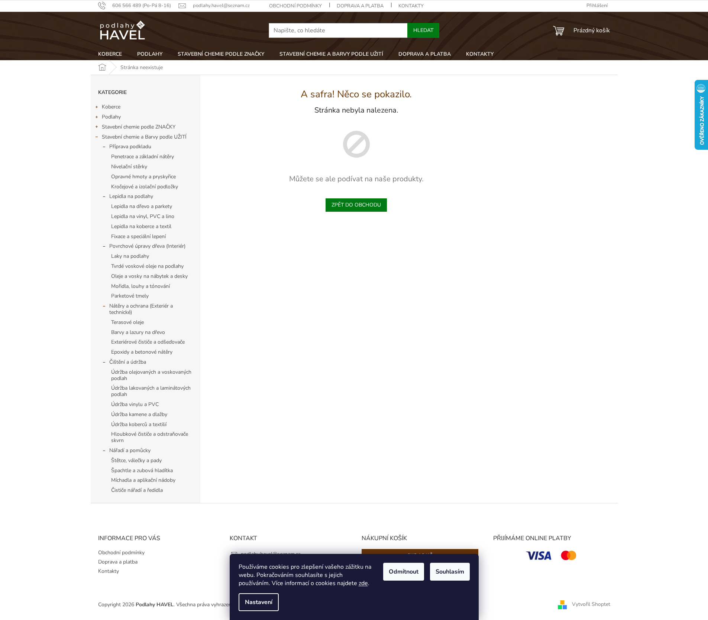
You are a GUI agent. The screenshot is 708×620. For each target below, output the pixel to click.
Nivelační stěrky (129, 166)
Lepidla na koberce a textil (141, 226)
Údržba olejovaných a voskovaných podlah (151, 375)
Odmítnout (403, 572)
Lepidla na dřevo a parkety (141, 206)
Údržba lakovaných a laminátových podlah (151, 391)
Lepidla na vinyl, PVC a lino (142, 216)
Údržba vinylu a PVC (135, 404)
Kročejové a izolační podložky (144, 186)
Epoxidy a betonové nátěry (141, 352)
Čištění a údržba (127, 362)
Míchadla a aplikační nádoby (143, 480)
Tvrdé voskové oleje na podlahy (147, 266)
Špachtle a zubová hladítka (142, 470)
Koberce (111, 106)
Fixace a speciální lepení (138, 236)
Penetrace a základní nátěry (142, 156)
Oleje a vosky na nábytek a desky (149, 276)
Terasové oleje (127, 322)
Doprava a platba (360, 6)
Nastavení (258, 602)
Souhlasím (450, 572)
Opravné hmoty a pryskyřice (143, 176)
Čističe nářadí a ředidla (137, 490)
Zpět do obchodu (356, 204)
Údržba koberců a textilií (139, 424)
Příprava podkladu (130, 146)
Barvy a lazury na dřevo (138, 332)
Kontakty (411, 6)
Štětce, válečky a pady (136, 460)
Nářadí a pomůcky (130, 450)
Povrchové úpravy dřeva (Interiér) (147, 246)
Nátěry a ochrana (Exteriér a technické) (141, 309)
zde (363, 583)
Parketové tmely (130, 295)
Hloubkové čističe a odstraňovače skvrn (149, 437)
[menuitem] (110, 54)
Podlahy (111, 116)
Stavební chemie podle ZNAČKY (138, 126)
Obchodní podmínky (295, 6)
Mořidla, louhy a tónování (140, 286)
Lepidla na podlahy (131, 196)
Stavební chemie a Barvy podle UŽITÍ (144, 136)
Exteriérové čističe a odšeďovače (148, 341)
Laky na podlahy (130, 256)
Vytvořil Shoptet (591, 604)
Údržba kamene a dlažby (139, 414)
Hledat (423, 30)
